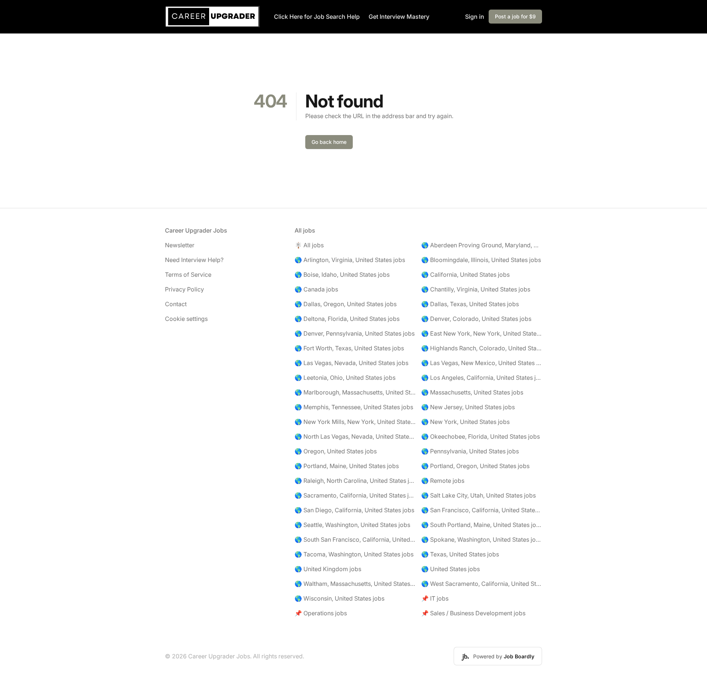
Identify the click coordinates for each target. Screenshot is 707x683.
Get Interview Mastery (399, 16)
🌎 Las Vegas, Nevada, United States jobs (351, 363)
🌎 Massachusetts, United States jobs (472, 392)
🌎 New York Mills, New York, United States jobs (355, 421)
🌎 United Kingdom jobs (328, 569)
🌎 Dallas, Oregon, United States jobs (346, 304)
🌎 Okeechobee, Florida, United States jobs (480, 436)
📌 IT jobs (435, 598)
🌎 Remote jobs (442, 480)
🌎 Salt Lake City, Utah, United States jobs (478, 495)
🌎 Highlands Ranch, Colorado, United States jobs (481, 348)
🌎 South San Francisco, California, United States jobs (355, 539)
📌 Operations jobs (321, 613)
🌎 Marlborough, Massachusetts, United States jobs (355, 392)
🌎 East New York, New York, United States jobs (481, 333)
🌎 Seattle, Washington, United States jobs (352, 524)
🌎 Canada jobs (316, 289)
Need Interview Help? (194, 259)
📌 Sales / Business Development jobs (473, 613)
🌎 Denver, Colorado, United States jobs (476, 318)
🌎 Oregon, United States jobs (336, 451)
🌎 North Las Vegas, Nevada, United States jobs (355, 436)
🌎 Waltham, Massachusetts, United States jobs (355, 583)
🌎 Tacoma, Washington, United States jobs (354, 554)
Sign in (474, 16)
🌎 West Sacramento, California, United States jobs (481, 583)
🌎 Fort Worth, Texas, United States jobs (349, 348)
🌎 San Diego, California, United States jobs (354, 510)
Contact (176, 304)
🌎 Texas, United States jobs (460, 554)
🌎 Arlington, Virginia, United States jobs (350, 259)
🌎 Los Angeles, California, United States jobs (481, 377)
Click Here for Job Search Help (317, 16)
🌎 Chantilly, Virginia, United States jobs (475, 289)
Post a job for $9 (515, 16)
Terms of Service (188, 274)
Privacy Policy (184, 289)
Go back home (329, 142)
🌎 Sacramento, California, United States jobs (355, 495)
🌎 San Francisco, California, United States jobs (481, 510)
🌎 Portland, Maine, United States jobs (347, 466)
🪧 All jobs (309, 245)
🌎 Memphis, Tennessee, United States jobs (354, 407)
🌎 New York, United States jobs (465, 421)
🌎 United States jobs (450, 569)
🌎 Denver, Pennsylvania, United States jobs (355, 333)
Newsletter (179, 245)
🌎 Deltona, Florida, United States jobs (347, 318)
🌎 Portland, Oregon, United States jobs (475, 466)
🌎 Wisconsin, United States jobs (339, 598)
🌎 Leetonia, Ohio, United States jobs (345, 377)
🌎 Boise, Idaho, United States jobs (342, 274)
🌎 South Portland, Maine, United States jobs (481, 524)
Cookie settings (186, 318)
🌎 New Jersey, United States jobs (468, 407)
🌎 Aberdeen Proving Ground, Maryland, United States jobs (481, 245)
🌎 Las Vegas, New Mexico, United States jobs (481, 363)
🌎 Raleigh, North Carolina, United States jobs (355, 480)
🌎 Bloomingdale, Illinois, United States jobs (481, 259)
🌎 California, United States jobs (465, 274)
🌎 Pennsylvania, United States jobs (470, 451)
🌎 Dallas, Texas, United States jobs (470, 304)
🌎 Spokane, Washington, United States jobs (481, 539)
